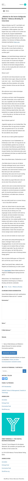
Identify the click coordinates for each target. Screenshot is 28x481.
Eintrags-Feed (5, 403)
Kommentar (5, 300)
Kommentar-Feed (6, 406)
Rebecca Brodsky (17, 287)
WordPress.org (5, 409)
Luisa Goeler (7, 270)
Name (4, 323)
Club (6, 287)
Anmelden (4, 400)
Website (4, 337)
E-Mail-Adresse (6, 330)
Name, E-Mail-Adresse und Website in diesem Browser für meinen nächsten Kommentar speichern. (12, 346)
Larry (10, 287)
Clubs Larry (17, 42)
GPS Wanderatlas (6, 386)
